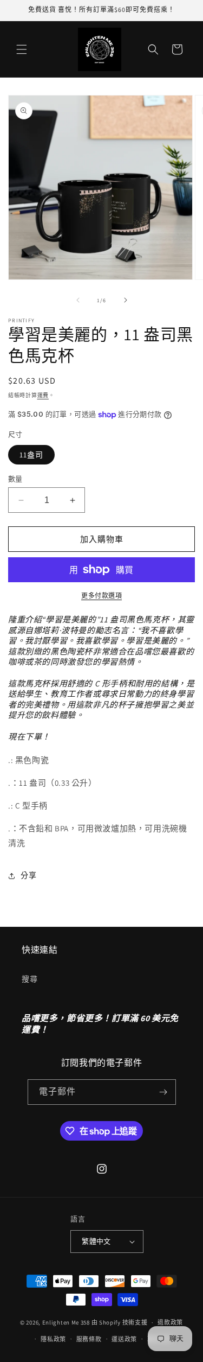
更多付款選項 (101, 595)
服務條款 (89, 1339)
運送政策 (124, 1339)
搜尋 (29, 979)
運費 (43, 395)
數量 (15, 478)
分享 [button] (28, 875)
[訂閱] (163, 1092)
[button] (22, 49)
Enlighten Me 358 (66, 1322)
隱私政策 (53, 1339)
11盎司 (31, 455)
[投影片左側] (78, 300)
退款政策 (170, 1322)
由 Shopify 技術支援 (119, 1322)
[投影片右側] (125, 300)
